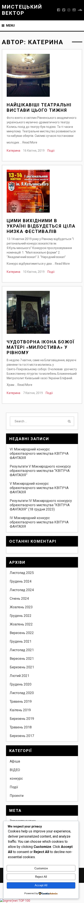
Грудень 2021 (20, 641)
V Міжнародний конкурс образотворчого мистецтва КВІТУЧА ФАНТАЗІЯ (39, 488)
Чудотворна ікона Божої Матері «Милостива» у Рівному (41, 347)
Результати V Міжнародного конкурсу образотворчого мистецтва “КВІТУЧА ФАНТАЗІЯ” (40, 470)
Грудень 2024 (20, 581)
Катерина (13, 150)
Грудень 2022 (20, 616)
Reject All (41, 876)
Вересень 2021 (22, 659)
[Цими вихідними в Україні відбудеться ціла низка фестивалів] (28, 192)
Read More (29, 142)
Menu (10, 25)
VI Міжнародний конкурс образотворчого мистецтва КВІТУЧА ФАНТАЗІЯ (39, 453)
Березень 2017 (22, 736)
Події (50, 150)
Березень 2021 (22, 667)
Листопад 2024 (22, 590)
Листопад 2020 (22, 693)
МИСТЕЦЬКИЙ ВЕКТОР (22, 10)
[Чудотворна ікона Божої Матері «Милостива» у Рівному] (28, 313)
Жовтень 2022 (21, 624)
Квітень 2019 (20, 710)
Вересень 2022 (22, 633)
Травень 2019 (21, 701)
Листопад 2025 (22, 573)
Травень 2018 (21, 727)
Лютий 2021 (19, 676)
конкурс (16, 778)
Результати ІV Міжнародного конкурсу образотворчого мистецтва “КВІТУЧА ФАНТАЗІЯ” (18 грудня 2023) (41, 505)
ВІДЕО (15, 770)
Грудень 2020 (20, 684)
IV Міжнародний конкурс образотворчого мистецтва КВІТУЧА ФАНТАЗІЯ (39, 522)
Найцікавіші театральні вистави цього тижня (39, 107)
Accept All (41, 885)
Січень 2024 (19, 598)
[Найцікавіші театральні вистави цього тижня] (28, 76)
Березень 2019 (22, 719)
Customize (41, 868)
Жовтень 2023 (21, 607)
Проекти (16, 796)
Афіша (15, 761)
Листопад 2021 (22, 650)
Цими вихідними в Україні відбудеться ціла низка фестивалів (41, 226)
